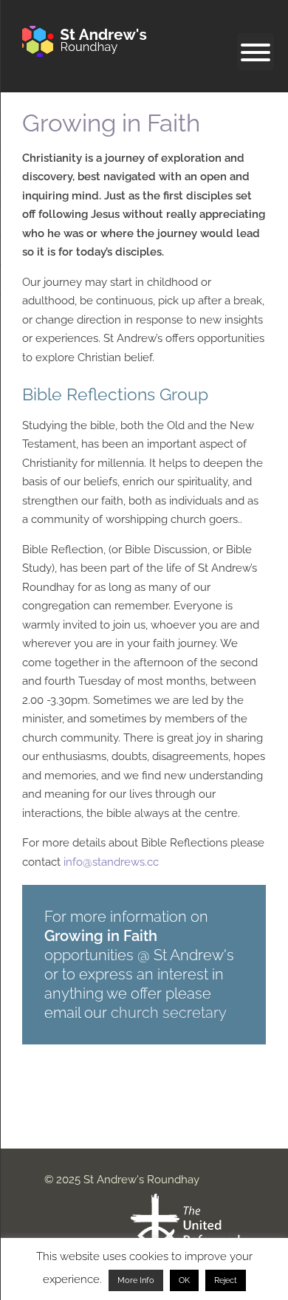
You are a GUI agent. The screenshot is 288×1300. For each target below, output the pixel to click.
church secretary (169, 1013)
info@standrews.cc (111, 862)
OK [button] (184, 1280)
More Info (135, 1280)
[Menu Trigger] (255, 51)
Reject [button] (225, 1280)
